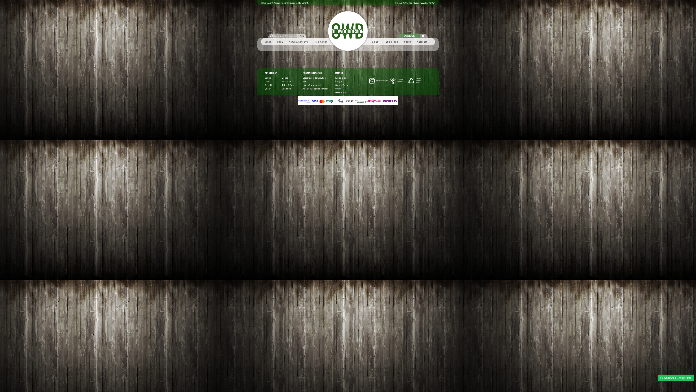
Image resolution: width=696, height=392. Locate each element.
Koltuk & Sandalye (298, 41)
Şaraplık (268, 85)
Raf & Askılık (320, 41)
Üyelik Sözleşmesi (312, 85)
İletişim (339, 81)
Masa (280, 41)
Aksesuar (422, 41)
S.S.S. (338, 88)
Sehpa (268, 41)
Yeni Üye (398, 2)
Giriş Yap (408, 2)
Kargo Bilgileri (342, 77)
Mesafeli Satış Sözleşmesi (315, 88)
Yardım (431, 2)
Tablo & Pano (391, 41)
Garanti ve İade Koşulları (314, 77)
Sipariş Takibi (420, 2)
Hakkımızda (340, 92)
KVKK (305, 81)
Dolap (375, 41)
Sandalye (286, 88)
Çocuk (407, 41)
